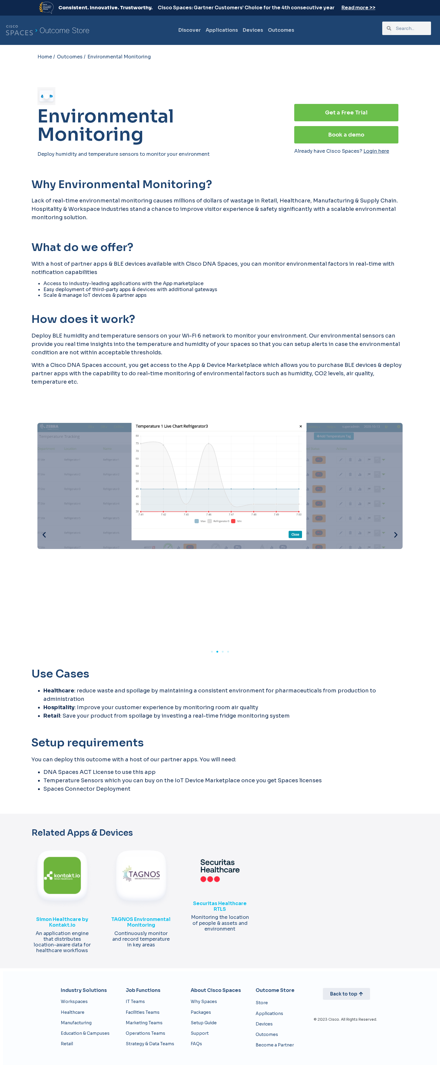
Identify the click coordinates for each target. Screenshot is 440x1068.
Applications (222, 30)
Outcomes (281, 30)
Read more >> (358, 7)
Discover (189, 30)
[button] (44, 534)
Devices (253, 30)
